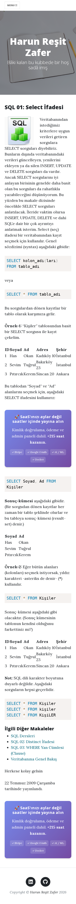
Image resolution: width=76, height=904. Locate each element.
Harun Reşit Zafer (44, 892)
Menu (11, 5)
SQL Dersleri (23, 735)
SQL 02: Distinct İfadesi (32, 741)
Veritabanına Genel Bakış (34, 759)
